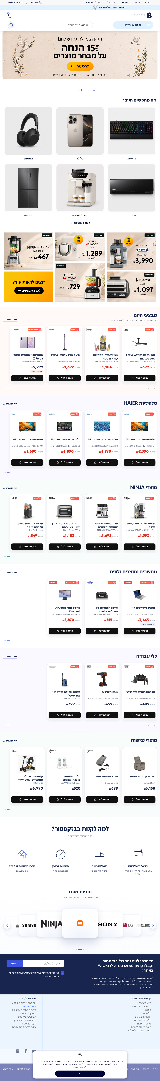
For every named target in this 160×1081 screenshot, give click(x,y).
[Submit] (11, 25)
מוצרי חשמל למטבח (141, 1027)
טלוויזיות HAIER (140, 403)
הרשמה (14, 963)
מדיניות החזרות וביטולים (24, 1009)
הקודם (155, 62)
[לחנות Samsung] (17, 926)
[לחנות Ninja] (32, 925)
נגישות (34, 2)
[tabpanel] (80, 62)
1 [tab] (81, 90)
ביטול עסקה (29, 1006)
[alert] (89, 2)
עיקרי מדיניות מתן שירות (24, 1027)
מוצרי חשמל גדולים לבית (139, 1030)
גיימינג (148, 1009)
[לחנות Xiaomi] (52, 924)
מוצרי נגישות (143, 740)
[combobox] (50, 25)
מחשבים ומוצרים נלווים (133, 571)
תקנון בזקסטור (29, 1023)
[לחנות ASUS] (128, 925)
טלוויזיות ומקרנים (142, 1020)
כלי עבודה (146, 656)
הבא (5, 62)
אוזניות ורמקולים (143, 1016)
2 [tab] (78, 90)
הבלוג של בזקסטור (27, 1016)
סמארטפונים (145, 1002)
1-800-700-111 (15, 2)
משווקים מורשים (28, 1013)
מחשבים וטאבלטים (141, 1006)
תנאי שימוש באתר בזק (25, 1020)
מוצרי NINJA (143, 487)
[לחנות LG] (108, 924)
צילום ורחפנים (144, 1023)
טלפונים (147, 1013)
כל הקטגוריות (133, 25)
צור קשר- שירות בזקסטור (24, 1002)
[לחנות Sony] (80, 923)
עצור (94, 90)
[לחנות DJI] (143, 926)
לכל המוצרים (11, 319)
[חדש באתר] (80, 267)
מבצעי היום (145, 315)
